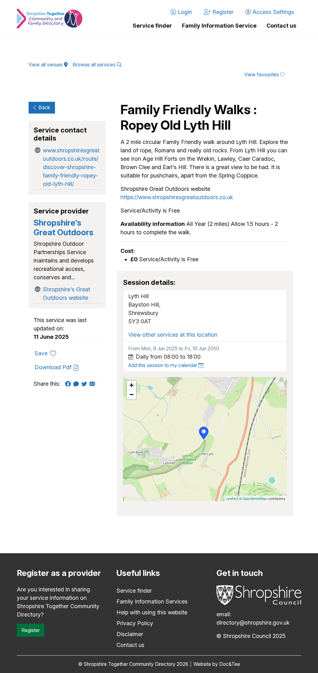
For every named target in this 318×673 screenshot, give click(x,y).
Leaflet (231, 498)
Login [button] (184, 12)
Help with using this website (151, 612)
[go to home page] (49, 19)
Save (47, 353)
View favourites (262, 75)
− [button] (131, 394)
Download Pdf (53, 367)
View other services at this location (172, 334)
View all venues (46, 65)
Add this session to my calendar (163, 365)
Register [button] (222, 12)
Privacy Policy (134, 623)
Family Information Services (152, 601)
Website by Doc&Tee (216, 664)
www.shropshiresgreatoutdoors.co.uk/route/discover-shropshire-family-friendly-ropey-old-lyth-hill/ (71, 167)
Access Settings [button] (272, 12)
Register (30, 630)
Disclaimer (129, 634)
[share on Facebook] (69, 383)
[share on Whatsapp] (77, 383)
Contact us (281, 25)
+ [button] (131, 385)
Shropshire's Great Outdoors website (66, 293)
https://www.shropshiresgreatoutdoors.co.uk (176, 197)
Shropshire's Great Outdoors (63, 227)
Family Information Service (219, 25)
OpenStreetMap (254, 498)
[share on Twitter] (85, 383)
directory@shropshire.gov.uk (253, 622)
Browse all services (95, 65)
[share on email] (93, 383)
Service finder (152, 25)
